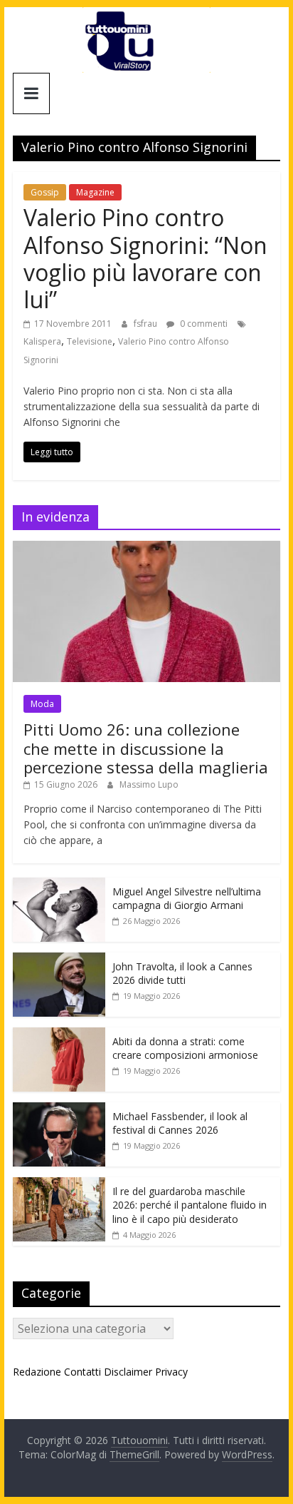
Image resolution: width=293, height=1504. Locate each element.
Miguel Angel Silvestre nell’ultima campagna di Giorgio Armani (186, 899)
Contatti (82, 1371)
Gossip (45, 192)
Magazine (95, 192)
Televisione (89, 341)
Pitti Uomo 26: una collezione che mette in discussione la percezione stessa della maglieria (145, 748)
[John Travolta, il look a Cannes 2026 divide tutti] (59, 960)
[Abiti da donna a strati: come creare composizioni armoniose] (59, 1035)
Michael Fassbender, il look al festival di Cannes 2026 (179, 1123)
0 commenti (203, 323)
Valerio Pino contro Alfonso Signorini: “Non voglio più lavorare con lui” (145, 258)
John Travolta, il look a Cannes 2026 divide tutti (182, 973)
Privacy (171, 1371)
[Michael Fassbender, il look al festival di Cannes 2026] (59, 1110)
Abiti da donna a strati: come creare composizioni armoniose (185, 1048)
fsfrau (146, 323)
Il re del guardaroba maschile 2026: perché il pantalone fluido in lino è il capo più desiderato (189, 1205)
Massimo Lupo (149, 784)
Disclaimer (128, 1371)
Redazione (37, 1371)
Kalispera (42, 341)
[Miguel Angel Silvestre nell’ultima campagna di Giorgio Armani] (59, 885)
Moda (42, 704)
